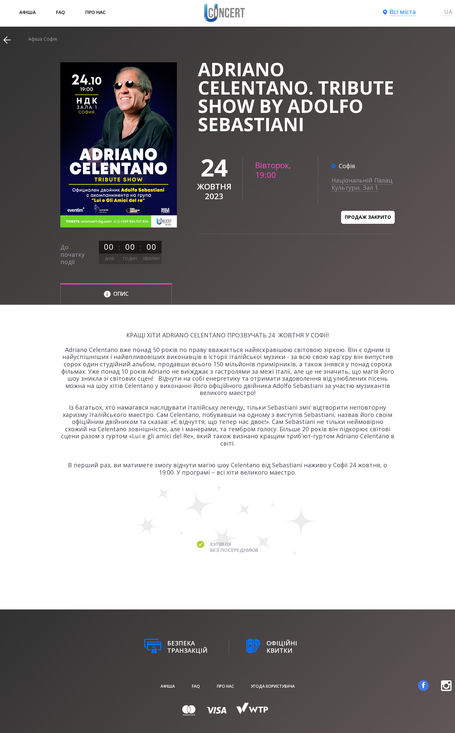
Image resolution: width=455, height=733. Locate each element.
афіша (27, 12)
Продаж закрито (368, 217)
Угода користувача (273, 686)
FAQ (60, 12)
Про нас (95, 12)
